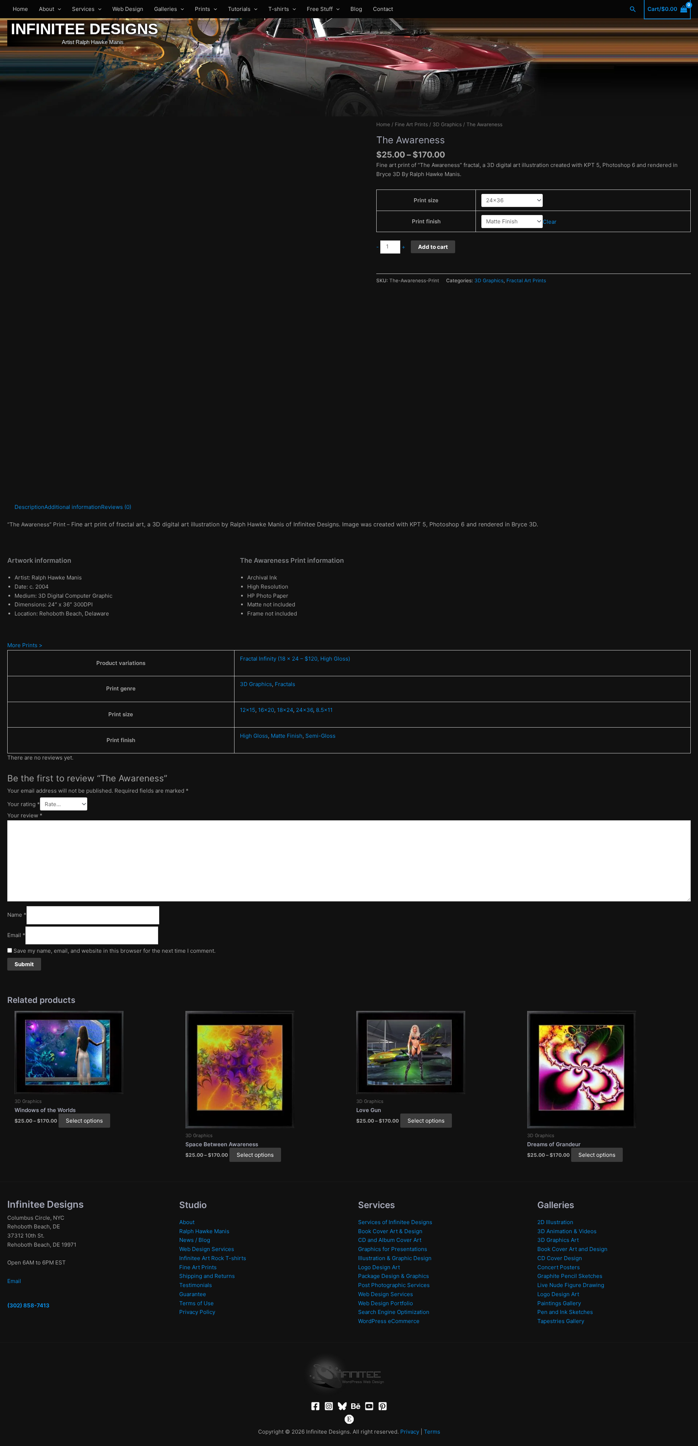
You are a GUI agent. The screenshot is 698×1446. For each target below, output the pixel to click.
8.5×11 (324, 709)
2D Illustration (555, 1222)
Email (16, 935)
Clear (550, 221)
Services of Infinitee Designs (395, 1222)
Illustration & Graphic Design (395, 1258)
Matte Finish (286, 735)
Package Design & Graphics (393, 1275)
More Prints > (25, 645)
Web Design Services (206, 1249)
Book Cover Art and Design (572, 1249)
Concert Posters (558, 1267)
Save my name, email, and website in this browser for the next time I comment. (114, 950)
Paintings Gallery (559, 1303)
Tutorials (239, 8)
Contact (383, 8)
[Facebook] (315, 1406)
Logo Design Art (379, 1267)
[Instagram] (328, 1406)
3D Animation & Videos (567, 1231)
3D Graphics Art (558, 1239)
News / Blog (194, 1239)
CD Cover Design (559, 1258)
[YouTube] (369, 1406)
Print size (426, 200)
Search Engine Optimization (393, 1311)
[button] (57, 9)
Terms (432, 1431)
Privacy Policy (197, 1311)
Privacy (409, 1431)
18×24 (285, 709)
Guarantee (192, 1294)
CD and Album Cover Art (389, 1239)
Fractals (285, 684)
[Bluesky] (342, 1406)
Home (20, 8)
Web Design (127, 8)
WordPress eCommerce (389, 1321)
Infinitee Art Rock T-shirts (212, 1258)
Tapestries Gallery (560, 1321)
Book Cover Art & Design (390, 1231)
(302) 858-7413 (28, 1305)
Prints (202, 8)
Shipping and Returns (207, 1275)
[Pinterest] (382, 1406)
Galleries (165, 8)
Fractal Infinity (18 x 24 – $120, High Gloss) (295, 658)
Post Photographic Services (394, 1285)
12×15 (247, 709)
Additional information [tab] (72, 506)
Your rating (23, 804)
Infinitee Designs (84, 28)
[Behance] (355, 1406)
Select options (84, 1120)
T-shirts (278, 8)
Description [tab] (29, 506)
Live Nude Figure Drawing (570, 1285)
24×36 (304, 709)
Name (17, 915)
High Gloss (254, 735)
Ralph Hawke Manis (204, 1231)
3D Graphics (447, 124)
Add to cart (433, 246)
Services (83, 8)
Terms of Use (196, 1303)
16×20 (266, 709)
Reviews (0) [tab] (116, 506)
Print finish (426, 221)
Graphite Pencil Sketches (569, 1275)
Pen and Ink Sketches (565, 1311)
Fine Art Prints (411, 124)
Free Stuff (320, 8)
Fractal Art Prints (526, 280)
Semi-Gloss (320, 735)
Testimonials (195, 1285)
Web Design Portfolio (385, 1303)
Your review (25, 815)
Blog (356, 8)
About (46, 8)
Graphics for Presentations (392, 1249)
